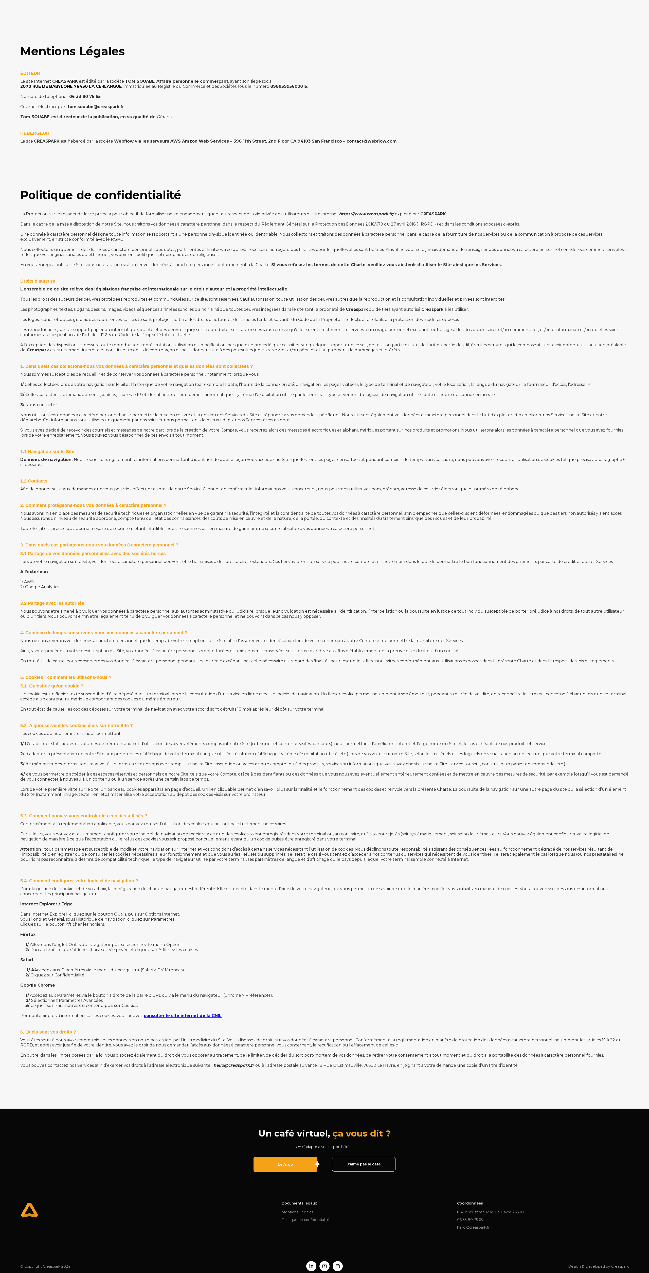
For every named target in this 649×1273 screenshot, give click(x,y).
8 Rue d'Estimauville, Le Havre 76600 (490, 1212)
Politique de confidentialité (305, 1219)
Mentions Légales (297, 1212)
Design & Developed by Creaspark (598, 1266)
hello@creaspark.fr (473, 1227)
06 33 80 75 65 (470, 1219)
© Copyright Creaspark (45, 1266)
